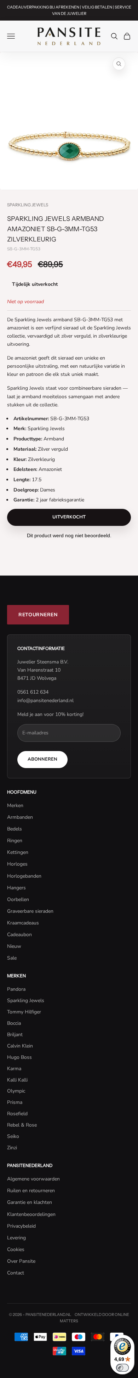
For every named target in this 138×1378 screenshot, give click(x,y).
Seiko (13, 1136)
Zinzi (12, 1147)
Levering (16, 1237)
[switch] (122, 1368)
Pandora (16, 989)
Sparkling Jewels (27, 204)
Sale (12, 958)
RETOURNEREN (38, 614)
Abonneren (42, 759)
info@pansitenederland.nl (45, 700)
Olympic (16, 1091)
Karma (14, 1068)
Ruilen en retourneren (31, 1190)
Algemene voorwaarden (33, 1179)
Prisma (14, 1102)
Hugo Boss (19, 1057)
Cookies (15, 1249)
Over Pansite (21, 1261)
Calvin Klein (20, 1046)
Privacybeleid (21, 1226)
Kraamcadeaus (23, 922)
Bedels (14, 829)
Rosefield (17, 1113)
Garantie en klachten (29, 1202)
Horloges (17, 864)
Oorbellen (18, 899)
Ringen (14, 840)
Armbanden (20, 817)
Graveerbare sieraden (30, 911)
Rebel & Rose (22, 1125)
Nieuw (14, 946)
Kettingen (17, 852)
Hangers (16, 887)
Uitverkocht (69, 517)
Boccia (14, 1023)
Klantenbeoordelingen (31, 1214)
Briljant (15, 1034)
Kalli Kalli (17, 1080)
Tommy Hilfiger (24, 1012)
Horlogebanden (24, 876)
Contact (15, 1272)
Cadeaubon (19, 934)
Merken (15, 805)
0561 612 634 (32, 692)
